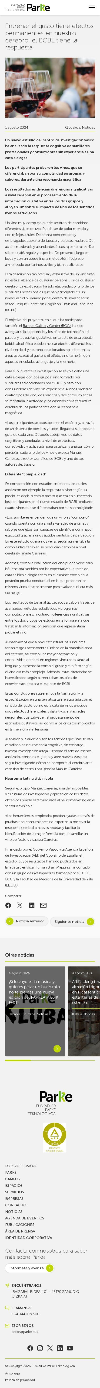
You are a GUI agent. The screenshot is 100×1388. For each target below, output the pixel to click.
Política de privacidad (20, 1380)
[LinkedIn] (60, 1348)
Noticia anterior (30, 921)
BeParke (14, 1014)
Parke (11, 1172)
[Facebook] (30, 1348)
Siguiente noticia (69, 921)
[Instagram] (40, 1348)
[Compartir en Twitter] (20, 905)
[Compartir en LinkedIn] (32, 905)
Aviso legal (12, 1373)
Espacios (14, 1185)
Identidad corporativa (28, 1238)
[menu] (92, 7)
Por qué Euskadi (21, 1166)
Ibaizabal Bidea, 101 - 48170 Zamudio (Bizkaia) (45, 1293)
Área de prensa (20, 1231)
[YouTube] (70, 1348)
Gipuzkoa (72, 127)
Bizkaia (77, 1014)
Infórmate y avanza (26, 1268)
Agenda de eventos (24, 1218)
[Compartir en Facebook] (8, 905)
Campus (12, 1179)
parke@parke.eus (25, 1331)
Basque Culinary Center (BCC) (47, 325)
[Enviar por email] (43, 905)
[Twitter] (50, 1348)
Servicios (14, 1192)
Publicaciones (19, 1224)
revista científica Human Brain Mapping (39, 867)
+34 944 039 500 (26, 1314)
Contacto (15, 1205)
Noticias (88, 127)
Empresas (14, 1198)
